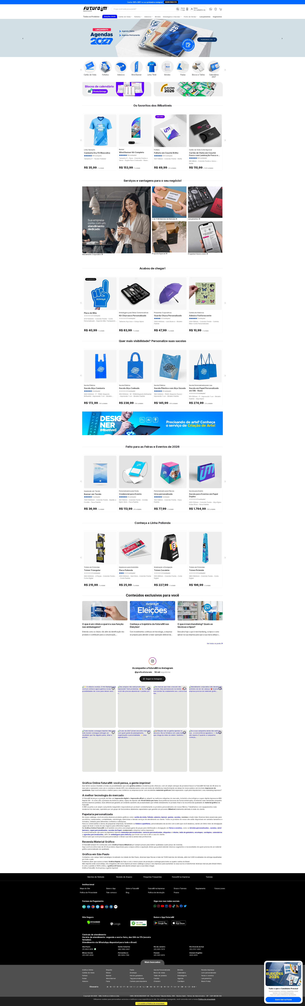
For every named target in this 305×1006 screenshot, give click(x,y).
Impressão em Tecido (92, 491)
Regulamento (201, 888)
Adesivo (85, 981)
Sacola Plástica (89, 385)
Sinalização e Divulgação (163, 567)
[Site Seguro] (115, 923)
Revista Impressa (207, 970)
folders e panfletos (142, 824)
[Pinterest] (170, 906)
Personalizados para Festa (129, 491)
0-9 (193, 987)
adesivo (157, 817)
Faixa (108, 981)
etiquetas (167, 832)
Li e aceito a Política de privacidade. (151, 1003)
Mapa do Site (85, 888)
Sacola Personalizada (162, 970)
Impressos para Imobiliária (128, 567)
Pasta (132, 970)
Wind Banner (111, 978)
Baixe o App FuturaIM (164, 917)
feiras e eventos (175, 828)
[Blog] (177, 906)
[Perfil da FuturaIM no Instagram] (152, 661)
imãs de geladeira (186, 832)
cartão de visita (140, 817)
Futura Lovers (220, 888)
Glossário (93, 987)
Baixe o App (111, 888)
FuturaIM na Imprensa (181, 877)
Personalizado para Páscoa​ (164, 491)
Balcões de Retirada (95, 877)
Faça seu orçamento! (180, 2)
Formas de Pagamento (93, 901)
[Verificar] (93, 922)
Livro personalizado (208, 973)
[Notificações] (215, 9)
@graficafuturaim (143, 672)
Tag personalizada (137, 978)
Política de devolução (156, 893)
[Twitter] (185, 906)
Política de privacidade (206, 999)
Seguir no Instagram (154, 679)
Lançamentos (206, 978)
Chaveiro (157, 981)
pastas (170, 817)
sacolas (177, 817)
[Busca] (178, 9)
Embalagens (182, 975)
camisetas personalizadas (131, 832)
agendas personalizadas (93, 834)
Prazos (176, 893)
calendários (217, 832)
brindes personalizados (199, 828)
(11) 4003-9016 (87, 949)
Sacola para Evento (196, 491)
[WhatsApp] (210, 9)
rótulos (175, 832)
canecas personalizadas (152, 832)
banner (164, 817)
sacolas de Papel (115, 830)
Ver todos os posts (214, 643)
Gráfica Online (87, 970)
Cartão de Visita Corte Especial (200, 150)
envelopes (199, 832)
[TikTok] (174, 906)
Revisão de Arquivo (124, 877)
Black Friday (206, 981)
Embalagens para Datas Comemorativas (133, 313)
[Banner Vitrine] (152, 423)
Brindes (180, 970)
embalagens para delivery (121, 834)
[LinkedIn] (166, 906)
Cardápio (181, 981)
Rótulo (108, 973)
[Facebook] (181, 906)
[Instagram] (158, 906)
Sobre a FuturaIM (132, 888)
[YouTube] (162, 906)
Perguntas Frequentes (152, 877)
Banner (121, 149)
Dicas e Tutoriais (180, 888)
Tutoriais (209, 877)
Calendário (182, 973)
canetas (213, 828)
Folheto (157, 150)
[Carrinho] (220, 9)
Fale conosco (111, 893)
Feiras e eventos (207, 975)
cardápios (208, 832)
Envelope (133, 973)
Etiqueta (109, 970)
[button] (23, 38)
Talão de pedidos (160, 975)
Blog (127, 893)
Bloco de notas (159, 973)
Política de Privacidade (88, 893)
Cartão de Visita (88, 973)
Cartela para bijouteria (138, 981)
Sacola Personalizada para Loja (200, 385)
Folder (84, 978)
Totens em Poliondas (92, 567)
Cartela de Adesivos (196, 313)
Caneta (156, 978)
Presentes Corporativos (163, 313)
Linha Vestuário (89, 150)
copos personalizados (98, 830)
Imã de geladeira (136, 975)
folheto (150, 817)
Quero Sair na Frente (283, 1000)
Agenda (180, 978)
